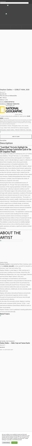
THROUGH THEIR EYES (12, 104)
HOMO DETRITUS (9, 102)
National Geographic (24, 127)
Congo (1, 127)
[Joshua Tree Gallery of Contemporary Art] (16, 14)
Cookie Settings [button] (6, 442)
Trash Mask (28, 129)
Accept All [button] (14, 442)
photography (3, 129)
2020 (22, 125)
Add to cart (16, 136)
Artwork (9, 125)
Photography (15, 125)
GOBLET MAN (7, 127)
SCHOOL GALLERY (8, 266)
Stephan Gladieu (10, 129)
